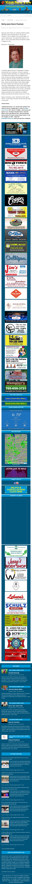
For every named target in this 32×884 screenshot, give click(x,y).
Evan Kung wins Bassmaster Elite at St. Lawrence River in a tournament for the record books (14, 803)
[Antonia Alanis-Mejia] (4, 687)
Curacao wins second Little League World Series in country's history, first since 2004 (15, 758)
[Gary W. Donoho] (4, 720)
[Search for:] (16, 15)
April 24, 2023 (6, 27)
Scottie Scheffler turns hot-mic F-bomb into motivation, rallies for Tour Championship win (15, 833)
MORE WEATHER (16, 464)
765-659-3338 (9, 877)
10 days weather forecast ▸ (16, 428)
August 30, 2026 (13, 674)
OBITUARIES (16, 666)
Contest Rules (25, 879)
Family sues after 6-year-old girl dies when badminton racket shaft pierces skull (15, 818)
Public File (4, 880)
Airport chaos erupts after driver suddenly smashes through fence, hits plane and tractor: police (15, 788)
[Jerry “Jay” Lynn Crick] (4, 704)
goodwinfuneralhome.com (7, 118)
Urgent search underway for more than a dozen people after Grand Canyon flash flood (15, 773)
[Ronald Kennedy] (4, 671)
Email (15, 877)
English (21, 1)
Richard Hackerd (19, 738)
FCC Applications (15, 880)
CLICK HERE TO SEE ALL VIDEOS (8, 871)
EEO (9, 880)
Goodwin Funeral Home (16, 27)
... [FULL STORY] (22, 681)
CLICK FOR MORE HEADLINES (8, 848)
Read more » (19, 766)
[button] (30, 12)
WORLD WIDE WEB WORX (16, 882)
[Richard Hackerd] (4, 737)
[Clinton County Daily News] (16, 8)
